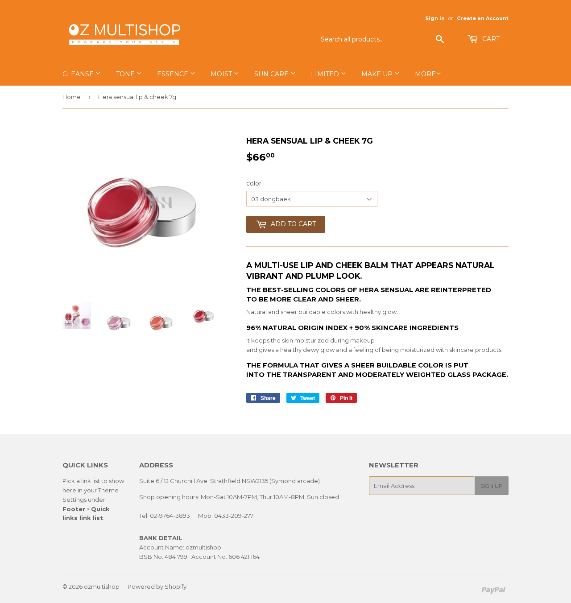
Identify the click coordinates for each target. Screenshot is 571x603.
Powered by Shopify (157, 586)
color (253, 183)
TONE (126, 74)
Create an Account (483, 18)
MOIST (222, 74)
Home (71, 96)
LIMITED (326, 74)
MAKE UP (377, 74)
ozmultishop (102, 586)
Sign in (435, 18)
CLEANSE (78, 74)
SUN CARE (272, 74)
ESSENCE (173, 74)
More (425, 74)
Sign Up (491, 486)
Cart (490, 39)
